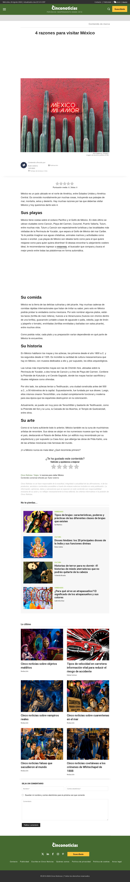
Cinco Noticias (26, 475)
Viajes (36, 475)
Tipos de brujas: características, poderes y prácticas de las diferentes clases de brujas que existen (79, 518)
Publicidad (107, 2)
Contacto (98, 2)
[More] (109, 165)
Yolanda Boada (60, 575)
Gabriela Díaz (59, 601)
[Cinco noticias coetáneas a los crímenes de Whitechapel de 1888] (88, 744)
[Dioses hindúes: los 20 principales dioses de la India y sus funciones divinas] (38, 547)
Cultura (57, 537)
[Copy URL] (103, 165)
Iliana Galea (58, 547)
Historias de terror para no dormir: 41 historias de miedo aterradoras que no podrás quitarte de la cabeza (76, 569)
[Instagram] (58, 854)
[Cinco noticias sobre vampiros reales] (42, 696)
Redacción (24, 671)
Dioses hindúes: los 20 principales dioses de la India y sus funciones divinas (80, 542)
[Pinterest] (63, 854)
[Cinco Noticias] (65, 845)
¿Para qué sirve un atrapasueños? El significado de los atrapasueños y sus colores (76, 594)
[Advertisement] (65, 59)
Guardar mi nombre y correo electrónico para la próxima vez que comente (55, 795)
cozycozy (62, 246)
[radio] (53, 467)
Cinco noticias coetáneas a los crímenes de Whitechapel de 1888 (86, 767)
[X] (86, 165)
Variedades (58, 511)
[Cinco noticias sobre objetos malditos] (42, 644)
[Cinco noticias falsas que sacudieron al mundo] (42, 744)
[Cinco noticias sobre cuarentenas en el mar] (88, 696)
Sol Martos (58, 525)
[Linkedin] (48, 854)
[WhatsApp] (97, 165)
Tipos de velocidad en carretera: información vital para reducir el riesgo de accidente (87, 667)
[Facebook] (91, 165)
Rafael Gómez (72, 675)
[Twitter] (43, 854)
